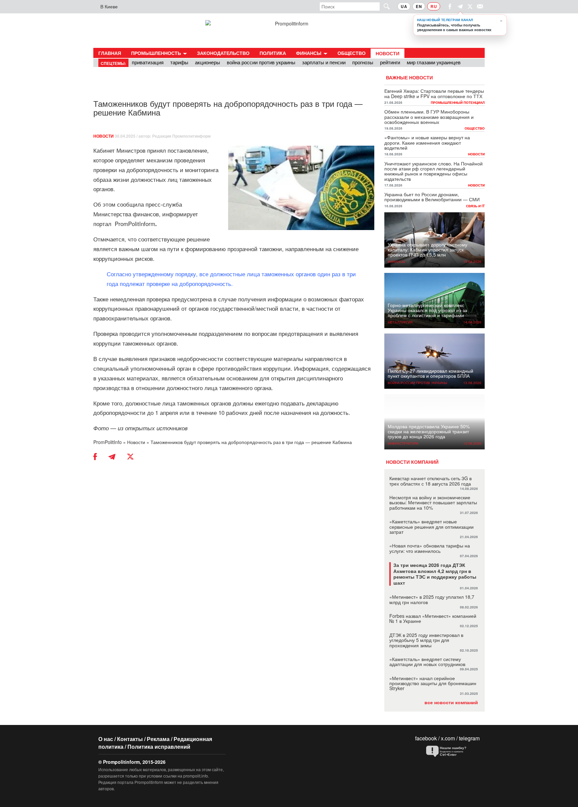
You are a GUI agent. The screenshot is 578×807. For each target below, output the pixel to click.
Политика (273, 53)
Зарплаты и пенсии (324, 62)
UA (404, 6)
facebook (426, 738)
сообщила (130, 204)
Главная (109, 53)
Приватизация (148, 62)
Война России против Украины (261, 62)
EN (419, 6)
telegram (469, 738)
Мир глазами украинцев (434, 62)
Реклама (158, 739)
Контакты (130, 739)
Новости (387, 53)
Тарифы (179, 62)
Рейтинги (390, 62)
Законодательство (223, 53)
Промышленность (156, 53)
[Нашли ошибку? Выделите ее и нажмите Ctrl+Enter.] (451, 751)
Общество (352, 53)
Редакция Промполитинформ (181, 136)
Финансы (309, 53)
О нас (105, 739)
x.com (448, 738)
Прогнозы (362, 62)
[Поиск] (383, 6)
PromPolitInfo (107, 442)
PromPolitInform (136, 223)
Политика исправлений (158, 746)
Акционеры (207, 62)
